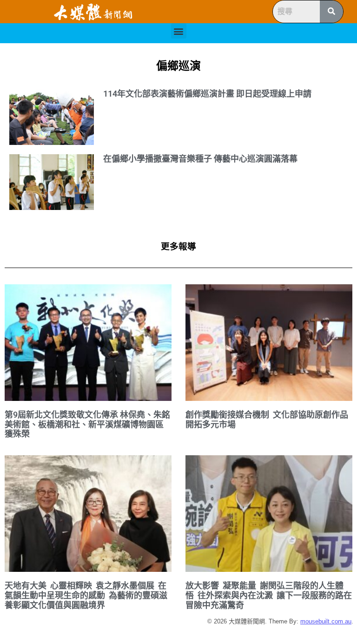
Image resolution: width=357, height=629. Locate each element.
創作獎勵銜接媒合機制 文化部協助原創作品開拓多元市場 (266, 419)
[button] (178, 31)
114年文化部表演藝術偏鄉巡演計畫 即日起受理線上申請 (207, 93)
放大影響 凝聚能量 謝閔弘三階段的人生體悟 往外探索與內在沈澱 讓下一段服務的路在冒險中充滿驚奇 (268, 595)
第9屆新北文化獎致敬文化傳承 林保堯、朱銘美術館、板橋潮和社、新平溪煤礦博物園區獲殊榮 (87, 424)
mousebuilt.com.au (325, 621)
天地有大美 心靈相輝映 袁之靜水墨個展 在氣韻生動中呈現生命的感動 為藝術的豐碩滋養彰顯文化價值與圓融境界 (86, 595)
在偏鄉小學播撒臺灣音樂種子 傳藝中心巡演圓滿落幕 (200, 159)
